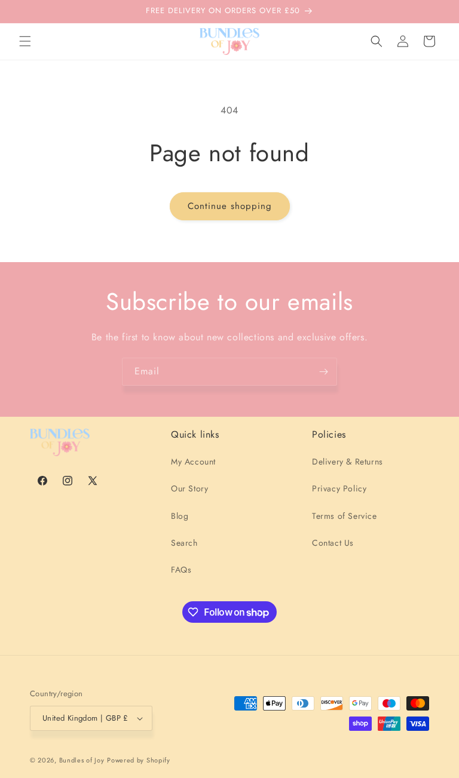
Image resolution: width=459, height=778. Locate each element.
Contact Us (333, 543)
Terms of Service (344, 516)
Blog (179, 516)
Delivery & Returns (347, 462)
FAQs (181, 570)
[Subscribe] (323, 372)
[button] (25, 41)
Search (184, 543)
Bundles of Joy (82, 760)
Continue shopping (230, 206)
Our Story (189, 488)
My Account (193, 462)
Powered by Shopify (138, 760)
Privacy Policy (339, 488)
